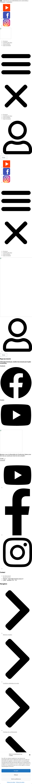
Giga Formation (7, 45)
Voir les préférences (16, 779)
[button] (30, 755)
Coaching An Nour (7, 42)
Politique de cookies (11, 782)
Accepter (16, 770)
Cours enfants (6, 44)
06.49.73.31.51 (7, 577)
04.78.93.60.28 (7, 576)
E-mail (2, 458)
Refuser (16, 775)
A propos (5, 41)
